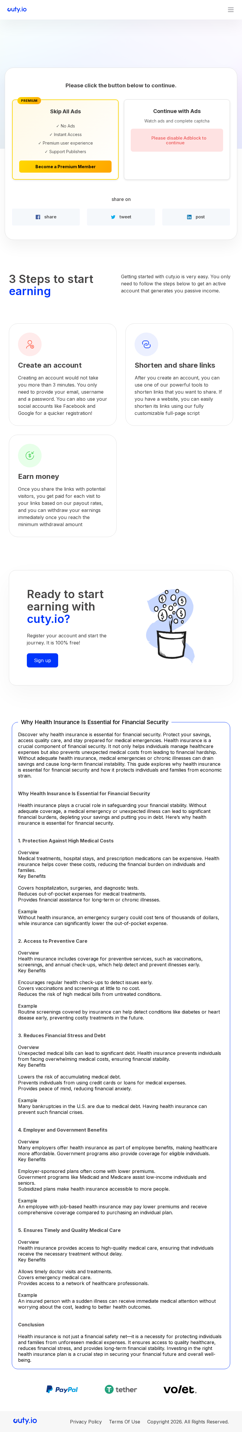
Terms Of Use (124, 1422)
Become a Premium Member (65, 166)
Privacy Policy (86, 1422)
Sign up (42, 660)
